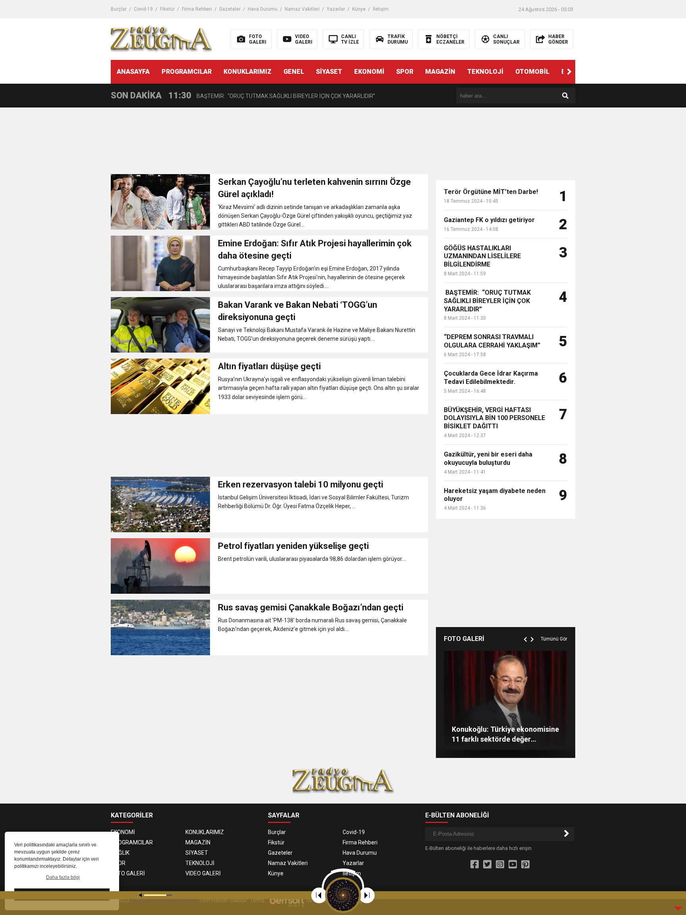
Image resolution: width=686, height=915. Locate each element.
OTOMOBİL (532, 71)
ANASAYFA (133, 71)
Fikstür (167, 9)
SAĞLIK (120, 853)
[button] (569, 72)
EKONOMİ (369, 71)
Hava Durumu (262, 9)
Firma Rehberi (197, 9)
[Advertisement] (269, 143)
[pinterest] (525, 864)
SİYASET (329, 71)
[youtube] (513, 864)
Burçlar (119, 9)
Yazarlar (336, 9)
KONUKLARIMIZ (248, 71)
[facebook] (474, 864)
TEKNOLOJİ (485, 71)
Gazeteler (230, 9)
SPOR (404, 71)
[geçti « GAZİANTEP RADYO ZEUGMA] (161, 38)
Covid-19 (143, 9)
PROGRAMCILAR (187, 71)
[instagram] (500, 864)
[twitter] (487, 864)
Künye (359, 9)
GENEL (293, 71)
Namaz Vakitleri (302, 9)
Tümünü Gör (554, 639)
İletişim (381, 9)
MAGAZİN (440, 71)
